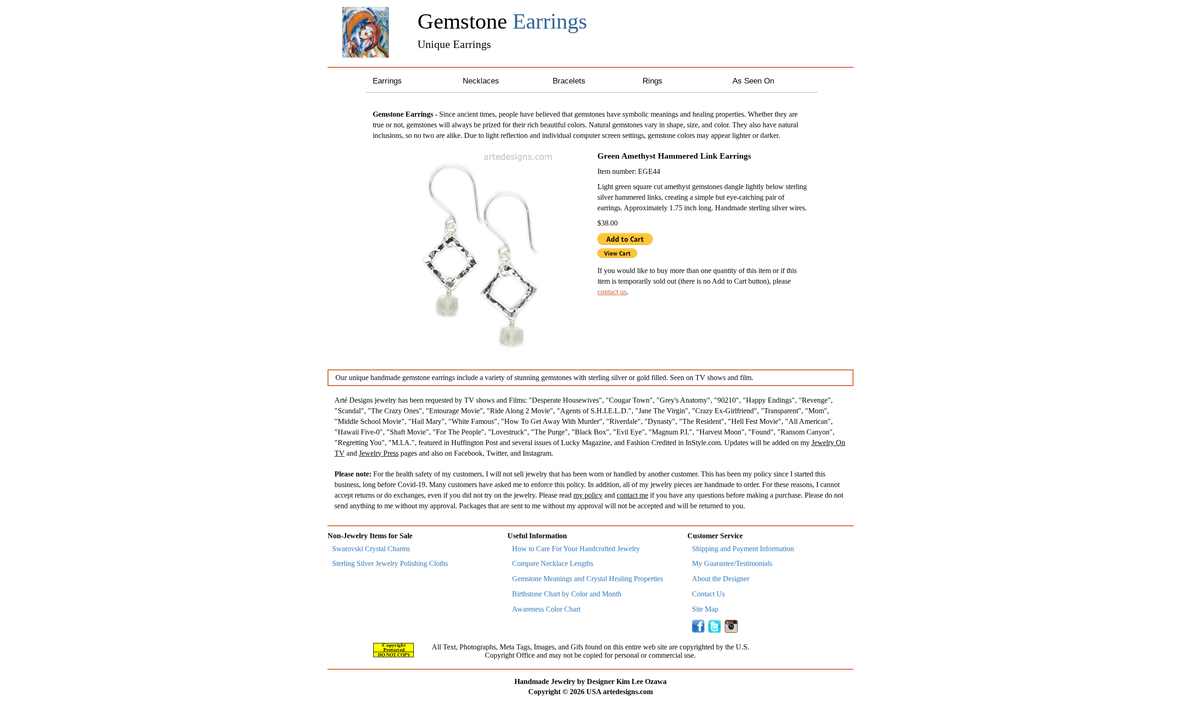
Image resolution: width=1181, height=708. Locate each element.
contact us (611, 292)
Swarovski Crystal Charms (371, 549)
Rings (652, 81)
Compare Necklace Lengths (552, 563)
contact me (632, 495)
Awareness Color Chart (546, 609)
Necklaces (481, 81)
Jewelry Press (379, 453)
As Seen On (753, 81)
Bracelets (569, 81)
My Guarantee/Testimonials (732, 563)
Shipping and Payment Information (743, 549)
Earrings (387, 81)
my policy (587, 495)
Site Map (705, 609)
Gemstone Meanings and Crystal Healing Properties (587, 579)
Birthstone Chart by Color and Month (566, 594)
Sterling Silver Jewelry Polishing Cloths (390, 563)
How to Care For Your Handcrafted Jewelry (576, 549)
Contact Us (708, 594)
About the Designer (720, 579)
